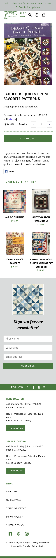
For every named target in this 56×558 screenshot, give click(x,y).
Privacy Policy (14, 516)
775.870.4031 (21, 449)
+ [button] (49, 124)
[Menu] (50, 14)
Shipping (8, 106)
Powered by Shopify (20, 546)
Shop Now (22, 15)
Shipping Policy (15, 525)
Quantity (23, 124)
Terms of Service (16, 508)
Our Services (13, 499)
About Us (11, 491)
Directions (16, 428)
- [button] (33, 124)
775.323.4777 (21, 407)
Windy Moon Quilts (23, 542)
